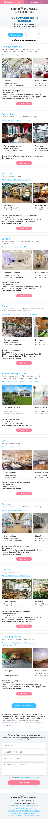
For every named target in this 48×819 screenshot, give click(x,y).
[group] (17, 73)
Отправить (24, 783)
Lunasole (6, 569)
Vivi (3, 441)
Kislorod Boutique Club (14, 373)
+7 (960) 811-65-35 (25, 12)
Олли (5, 306)
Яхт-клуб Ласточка (12, 47)
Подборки (37, 2)
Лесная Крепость (11, 637)
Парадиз (6, 504)
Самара (6, 239)
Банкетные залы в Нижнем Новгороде (24, 811)
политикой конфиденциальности (29, 778)
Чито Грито (8, 173)
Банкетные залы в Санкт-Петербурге (24, 816)
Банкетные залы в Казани (24, 813)
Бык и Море (8, 114)
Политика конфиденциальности (24, 805)
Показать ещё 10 (24, 706)
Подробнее (24, 103)
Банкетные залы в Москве (24, 808)
